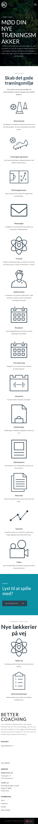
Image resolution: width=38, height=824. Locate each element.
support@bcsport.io (7, 746)
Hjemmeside (6, 796)
